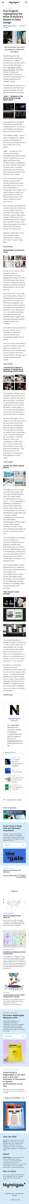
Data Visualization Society (15, 1140)
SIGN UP (7, 845)
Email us (5, 1180)
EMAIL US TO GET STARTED (12, 1098)
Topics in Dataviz (7, 8)
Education (19, 799)
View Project (8, 246)
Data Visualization (11, 799)
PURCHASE (8, 1036)
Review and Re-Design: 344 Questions (12, 871)
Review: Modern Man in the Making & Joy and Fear (14, 876)
